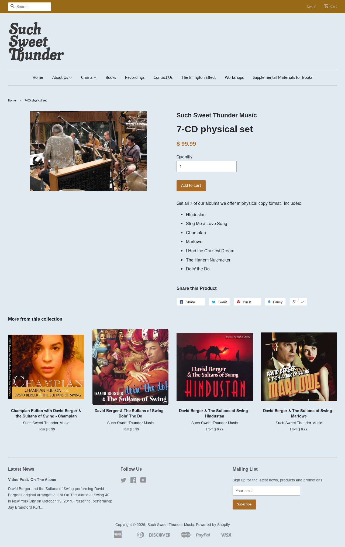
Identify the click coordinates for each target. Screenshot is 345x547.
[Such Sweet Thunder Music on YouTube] (143, 481)
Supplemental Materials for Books (282, 78)
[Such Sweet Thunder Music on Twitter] (123, 481)
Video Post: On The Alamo (32, 480)
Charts (87, 78)
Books (111, 78)
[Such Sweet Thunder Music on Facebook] (133, 481)
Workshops (234, 78)
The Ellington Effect (199, 78)
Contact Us (163, 78)
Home (38, 78)
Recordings (134, 78)
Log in (311, 7)
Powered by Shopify (213, 524)
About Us (60, 78)
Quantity (184, 157)
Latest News (21, 469)
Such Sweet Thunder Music (170, 524)
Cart (333, 7)
